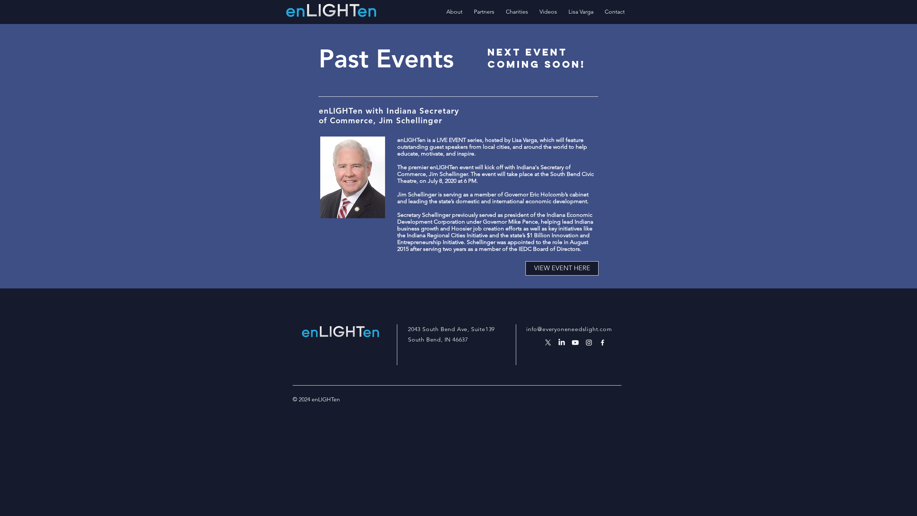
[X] (548, 343)
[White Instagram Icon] (589, 343)
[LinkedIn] (562, 343)
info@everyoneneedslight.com (569, 329)
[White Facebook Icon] (602, 343)
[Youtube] (575, 343)
